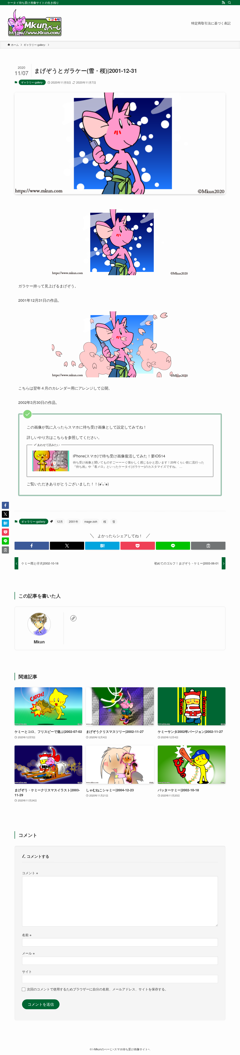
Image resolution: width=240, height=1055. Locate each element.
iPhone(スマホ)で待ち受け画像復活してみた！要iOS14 (119, 456)
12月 (60, 521)
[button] (32, 546)
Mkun (39, 641)
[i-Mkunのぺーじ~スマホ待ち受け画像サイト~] (35, 23)
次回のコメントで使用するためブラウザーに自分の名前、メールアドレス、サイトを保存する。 (97, 989)
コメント (30, 872)
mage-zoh (90, 521)
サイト (27, 971)
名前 (26, 934)
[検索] (229, 2)
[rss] (223, 2)
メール (28, 953)
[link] (73, 618)
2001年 (73, 521)
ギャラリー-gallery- (32, 82)
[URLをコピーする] (208, 546)
